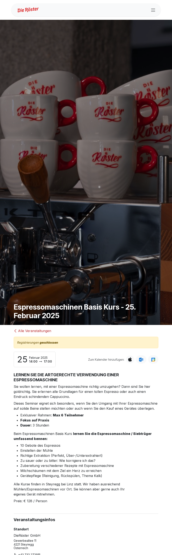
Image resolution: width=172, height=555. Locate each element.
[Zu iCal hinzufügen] (130, 359)
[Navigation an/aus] (153, 9)
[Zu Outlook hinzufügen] (141, 359)
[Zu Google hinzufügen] (153, 359)
